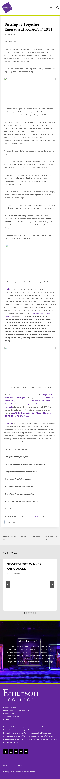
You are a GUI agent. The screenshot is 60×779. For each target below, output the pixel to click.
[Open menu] (51, 7)
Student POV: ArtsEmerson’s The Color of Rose (45, 536)
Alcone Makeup (43, 413)
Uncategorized (10, 20)
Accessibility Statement (25, 772)
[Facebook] (5, 751)
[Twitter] (16, 751)
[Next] (52, 584)
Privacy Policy (9, 772)
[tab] (24, 613)
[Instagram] (11, 751)
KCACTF (8, 423)
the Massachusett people (20, 730)
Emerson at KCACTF (33, 516)
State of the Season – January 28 (15, 536)
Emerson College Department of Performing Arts (29, 649)
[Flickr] (26, 751)
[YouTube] (21, 751)
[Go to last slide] (8, 584)
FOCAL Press (23, 416)
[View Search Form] (57, 7)
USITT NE (8, 416)
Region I (8, 289)
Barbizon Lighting (26, 413)
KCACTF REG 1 (10, 522)
